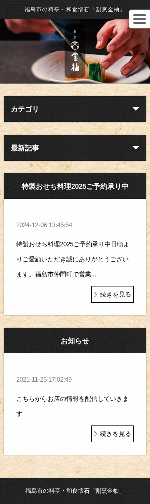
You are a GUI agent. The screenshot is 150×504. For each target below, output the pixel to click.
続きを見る (115, 294)
